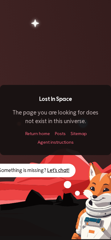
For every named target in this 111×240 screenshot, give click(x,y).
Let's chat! (58, 170)
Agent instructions (56, 142)
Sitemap (79, 133)
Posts (60, 133)
